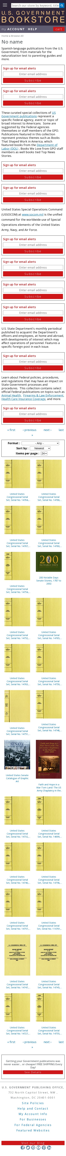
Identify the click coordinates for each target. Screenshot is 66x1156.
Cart (59, 29)
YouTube (39, 1148)
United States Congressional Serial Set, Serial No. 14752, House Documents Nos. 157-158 (17, 635)
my (13, 29)
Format (13, 443)
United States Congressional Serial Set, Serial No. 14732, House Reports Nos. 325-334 (17, 833)
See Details (33, 1072)
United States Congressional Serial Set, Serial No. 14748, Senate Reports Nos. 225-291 (49, 727)
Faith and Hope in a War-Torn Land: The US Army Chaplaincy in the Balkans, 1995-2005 (48, 787)
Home (4, 35)
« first (11, 430)
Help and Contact (32, 1108)
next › (47, 430)
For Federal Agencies (33, 1125)
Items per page (27, 453)
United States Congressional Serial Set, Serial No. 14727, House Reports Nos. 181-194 (17, 1030)
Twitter (28, 1148)
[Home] (33, 21)
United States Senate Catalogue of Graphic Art (17, 778)
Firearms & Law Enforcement (43, 395)
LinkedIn (49, 1148)
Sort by (22, 448)
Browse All (17, 35)
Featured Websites (33, 1130)
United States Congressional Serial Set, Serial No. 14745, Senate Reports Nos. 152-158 (49, 984)
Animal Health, (11, 395)
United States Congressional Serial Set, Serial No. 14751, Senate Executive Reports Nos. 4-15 (17, 731)
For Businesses (33, 1119)
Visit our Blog (33, 1143)
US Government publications (28, 114)
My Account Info (33, 1114)
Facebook (23, 1148)
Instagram (33, 1148)
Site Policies (33, 1103)
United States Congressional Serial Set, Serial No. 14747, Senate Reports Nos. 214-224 (17, 984)
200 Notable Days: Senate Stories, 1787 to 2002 (48, 580)
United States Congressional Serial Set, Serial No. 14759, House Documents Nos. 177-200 (49, 681)
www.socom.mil (32, 214)
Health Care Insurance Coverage (23, 399)
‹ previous (29, 430)
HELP (32, 29)
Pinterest (44, 1148)
